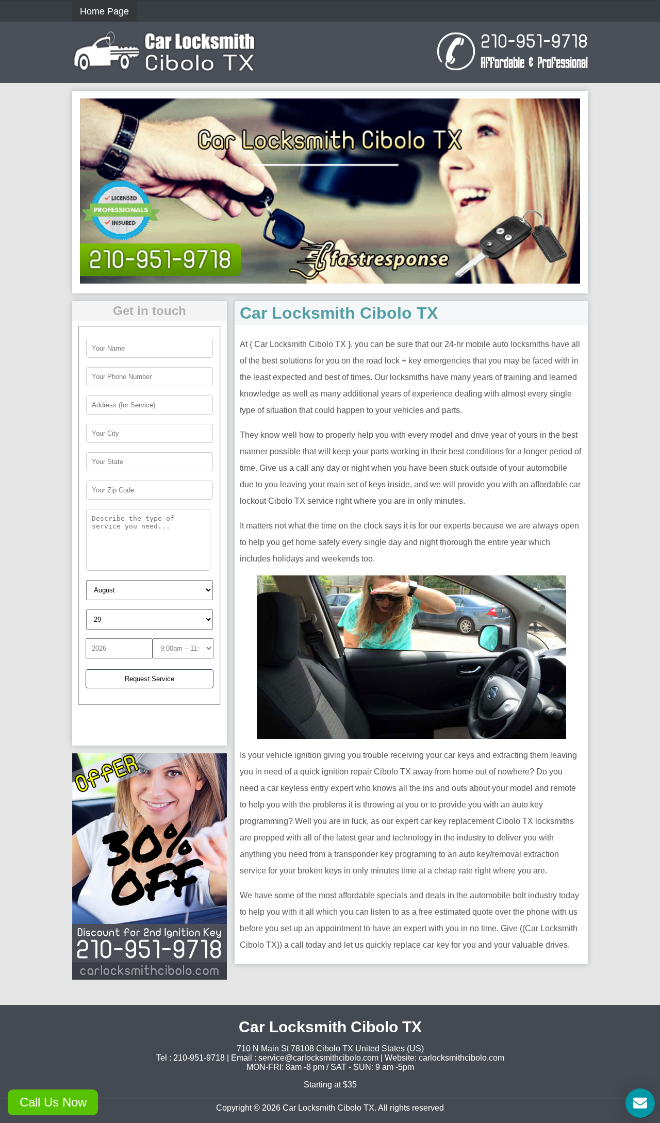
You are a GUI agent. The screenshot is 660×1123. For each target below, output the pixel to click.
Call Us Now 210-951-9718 (53, 1105)
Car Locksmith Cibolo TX (328, 1107)
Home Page (104, 11)
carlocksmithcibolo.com (461, 1057)
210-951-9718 (199, 1057)
